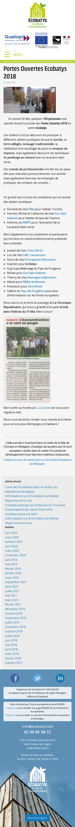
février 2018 (13, 658)
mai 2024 (11, 564)
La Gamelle (43, 408)
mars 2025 (12, 551)
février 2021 (13, 604)
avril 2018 (11, 649)
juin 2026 (11, 533)
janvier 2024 (13, 573)
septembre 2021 (16, 582)
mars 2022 (12, 578)
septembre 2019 (16, 618)
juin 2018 (11, 640)
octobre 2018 (13, 631)
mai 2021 (11, 595)
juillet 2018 (12, 636)
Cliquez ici (11, 707)
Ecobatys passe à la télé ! (21, 514)
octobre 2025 (13, 542)
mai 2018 (11, 645)
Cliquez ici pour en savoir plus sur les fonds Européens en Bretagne (37, 462)
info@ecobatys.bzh (37, 726)
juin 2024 (11, 560)
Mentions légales (37, 817)
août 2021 (11, 586)
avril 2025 (11, 546)
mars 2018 (12, 654)
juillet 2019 (12, 622)
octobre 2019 (13, 613)
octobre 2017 (13, 663)
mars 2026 (12, 537)
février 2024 (13, 569)
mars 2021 (12, 600)
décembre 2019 (15, 609)
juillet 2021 (12, 591)
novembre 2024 (15, 555)
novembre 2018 (15, 627)
